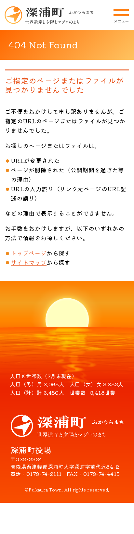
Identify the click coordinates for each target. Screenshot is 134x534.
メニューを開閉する (121, 16)
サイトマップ (29, 262)
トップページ (29, 253)
